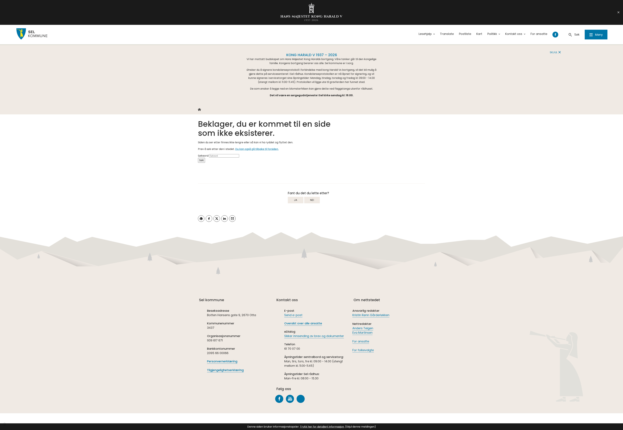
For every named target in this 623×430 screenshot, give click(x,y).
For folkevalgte (363, 350)
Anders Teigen (362, 328)
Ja (295, 200)
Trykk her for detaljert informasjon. (322, 427)
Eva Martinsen (362, 333)
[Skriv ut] (201, 218)
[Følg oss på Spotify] (301, 399)
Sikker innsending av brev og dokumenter (314, 336)
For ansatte (360, 341)
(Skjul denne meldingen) (360, 427)
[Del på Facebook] (209, 218)
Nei (312, 200)
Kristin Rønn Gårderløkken (370, 315)
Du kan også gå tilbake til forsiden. (257, 149)
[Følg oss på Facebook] (279, 399)
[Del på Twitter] (217, 218)
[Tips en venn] (232, 218)
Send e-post (293, 315)
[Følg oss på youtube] (290, 399)
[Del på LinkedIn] (224, 218)
